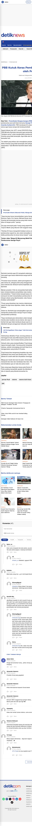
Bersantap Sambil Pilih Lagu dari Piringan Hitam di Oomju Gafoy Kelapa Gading (23, 511)
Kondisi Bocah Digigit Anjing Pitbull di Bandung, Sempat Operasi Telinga (9, 465)
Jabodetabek (17, 45)
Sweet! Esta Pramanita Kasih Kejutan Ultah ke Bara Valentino (8, 510)
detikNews (4, 62)
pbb (3, 383)
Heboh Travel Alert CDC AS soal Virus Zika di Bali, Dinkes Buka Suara (23, 490)
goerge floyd (6, 379)
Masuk (28, 2)
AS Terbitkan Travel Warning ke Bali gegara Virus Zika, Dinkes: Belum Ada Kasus (7, 490)
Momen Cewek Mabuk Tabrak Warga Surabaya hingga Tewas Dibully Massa (10, 444)
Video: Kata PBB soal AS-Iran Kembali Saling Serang (14, 414)
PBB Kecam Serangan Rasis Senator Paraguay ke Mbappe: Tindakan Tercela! (15, 403)
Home (4, 45)
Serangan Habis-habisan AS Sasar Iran (12, 419)
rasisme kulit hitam (25, 379)
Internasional (13, 62)
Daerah (21, 49)
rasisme (14, 379)
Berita (9, 45)
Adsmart (5, 49)
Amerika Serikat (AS (8, 125)
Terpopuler (13, 49)
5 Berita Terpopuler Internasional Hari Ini (13, 408)
